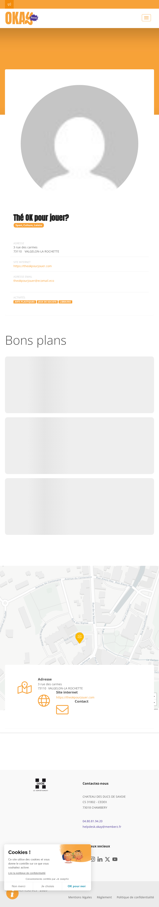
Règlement (104, 897)
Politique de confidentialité (135, 897)
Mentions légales (80, 897)
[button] (79, 638)
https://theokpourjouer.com (32, 266)
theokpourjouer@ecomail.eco (33, 281)
